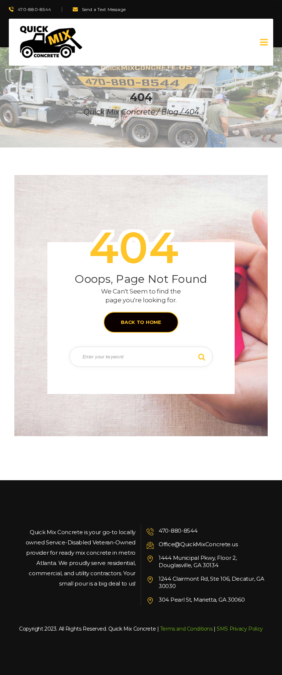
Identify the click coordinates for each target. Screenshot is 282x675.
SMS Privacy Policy (240, 628)
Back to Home (141, 322)
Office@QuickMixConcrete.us (198, 544)
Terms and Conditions (186, 628)
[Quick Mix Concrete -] (49, 42)
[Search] (202, 357)
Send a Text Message (104, 9)
